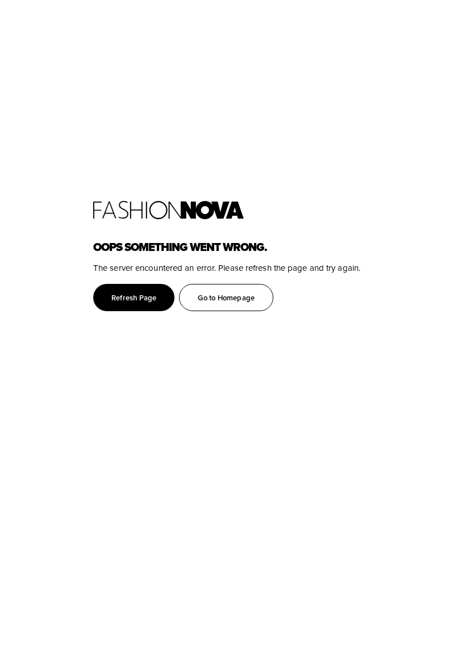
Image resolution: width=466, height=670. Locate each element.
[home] (279, 210)
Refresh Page (133, 297)
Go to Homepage (226, 297)
